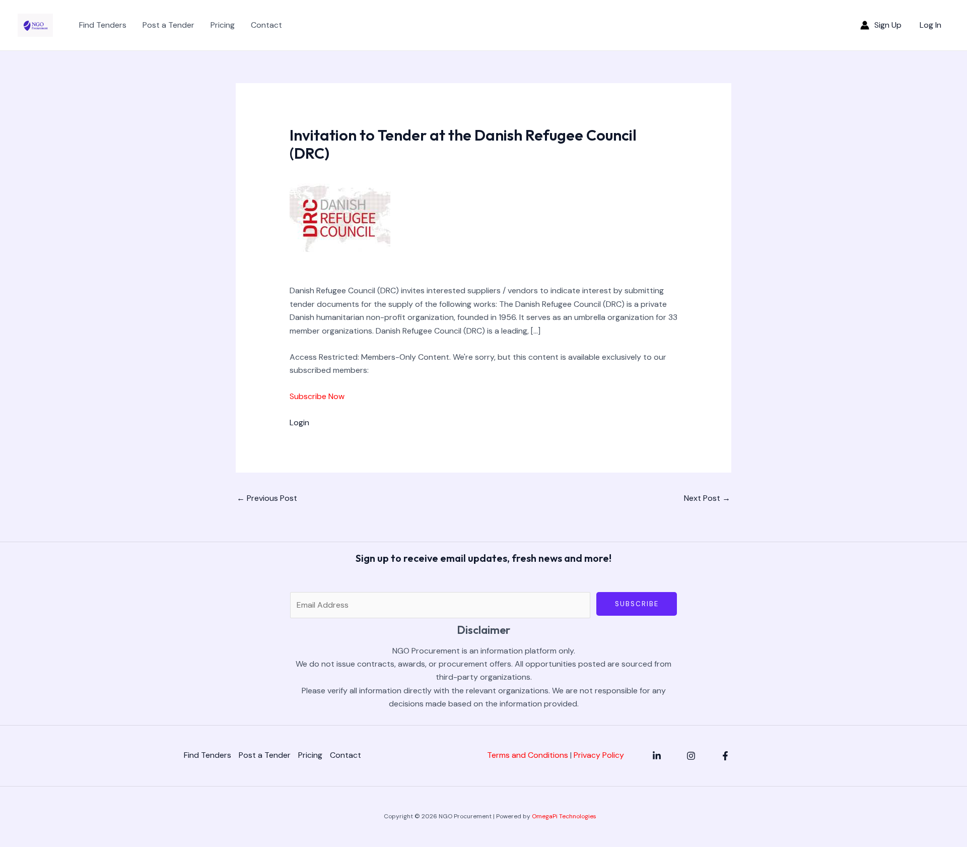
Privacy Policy (599, 755)
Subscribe (637, 604)
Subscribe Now (317, 396)
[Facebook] (725, 755)
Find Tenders (102, 25)
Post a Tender (168, 25)
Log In (930, 25)
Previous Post (267, 498)
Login (299, 422)
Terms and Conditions (527, 755)
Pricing (223, 25)
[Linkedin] (656, 755)
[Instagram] (691, 755)
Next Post (707, 498)
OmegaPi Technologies (564, 816)
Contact (266, 25)
